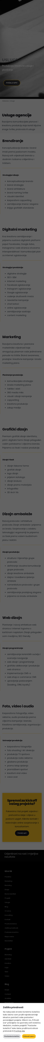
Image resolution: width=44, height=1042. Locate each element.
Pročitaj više (19, 1031)
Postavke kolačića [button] (11, 1036)
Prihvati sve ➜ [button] (28, 1036)
